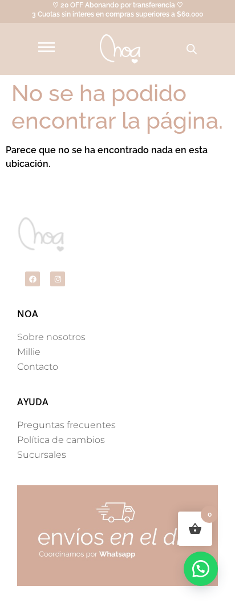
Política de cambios (61, 439)
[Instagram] (57, 278)
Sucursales (41, 454)
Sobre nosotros (51, 337)
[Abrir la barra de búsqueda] (191, 49)
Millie (28, 351)
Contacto (37, 366)
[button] (201, 569)
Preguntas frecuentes (66, 425)
